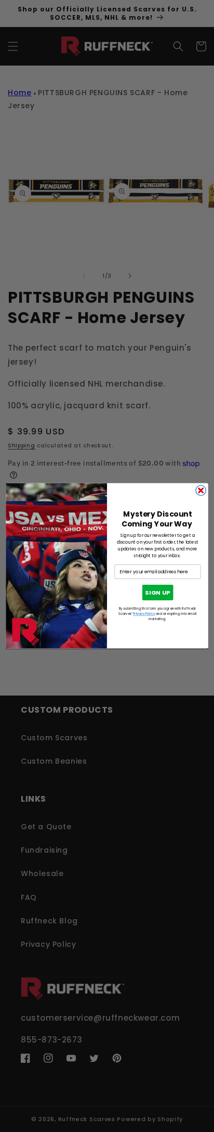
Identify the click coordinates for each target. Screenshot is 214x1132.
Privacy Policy (144, 614)
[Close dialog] (201, 490)
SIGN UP (157, 593)
